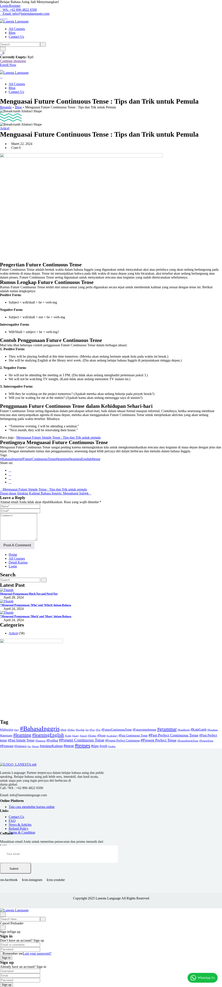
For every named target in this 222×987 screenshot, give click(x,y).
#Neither (92, 736)
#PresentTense (206, 741)
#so (29, 746)
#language (6, 735)
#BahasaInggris (10, 459)
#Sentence (20, 746)
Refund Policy (18, 828)
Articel (4, 128)
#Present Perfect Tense (158, 740)
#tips (95, 746)
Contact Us (16, 36)
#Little (68, 736)
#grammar (167, 729)
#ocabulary (112, 736)
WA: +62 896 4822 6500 (20, 10)
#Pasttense (40, 741)
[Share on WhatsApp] (10, 482)
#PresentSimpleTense (187, 741)
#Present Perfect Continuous (122, 740)
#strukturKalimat (51, 746)
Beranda (5, 107)
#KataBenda (184, 730)
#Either (71, 730)
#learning (62, 459)
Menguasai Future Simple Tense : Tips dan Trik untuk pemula (58, 437)
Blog (12, 33)
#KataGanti (198, 729)
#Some (35, 746)
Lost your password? (37, 953)
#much (83, 736)
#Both (63, 730)
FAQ (12, 821)
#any (16, 730)
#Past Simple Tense (21, 740)
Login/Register (10, 6)
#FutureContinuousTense (38, 459)
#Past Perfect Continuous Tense (173, 735)
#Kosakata (212, 730)
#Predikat (52, 740)
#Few (92, 730)
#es (87, 730)
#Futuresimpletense (144, 729)
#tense (96, 459)
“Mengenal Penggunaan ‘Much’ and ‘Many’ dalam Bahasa (35, 616)
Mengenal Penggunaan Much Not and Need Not (28, 593)
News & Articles (20, 824)
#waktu (112, 746)
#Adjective (6, 729)
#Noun (101, 735)
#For (98, 730)
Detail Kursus (18, 562)
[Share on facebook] (10, 470)
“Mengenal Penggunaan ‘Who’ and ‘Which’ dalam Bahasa (35, 605)
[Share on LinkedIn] (10, 478)
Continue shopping (13, 61)
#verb (103, 746)
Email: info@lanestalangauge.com (26, 13)
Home (13, 554)
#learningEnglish (80, 459)
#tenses (82, 745)
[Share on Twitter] (10, 474)
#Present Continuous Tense (81, 740)
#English (80, 730)
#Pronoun (6, 746)
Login (13, 566)
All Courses (17, 29)
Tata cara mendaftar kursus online (32, 807)
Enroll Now (8, 65)
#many (75, 736)
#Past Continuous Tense (133, 735)
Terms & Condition (22, 832)
